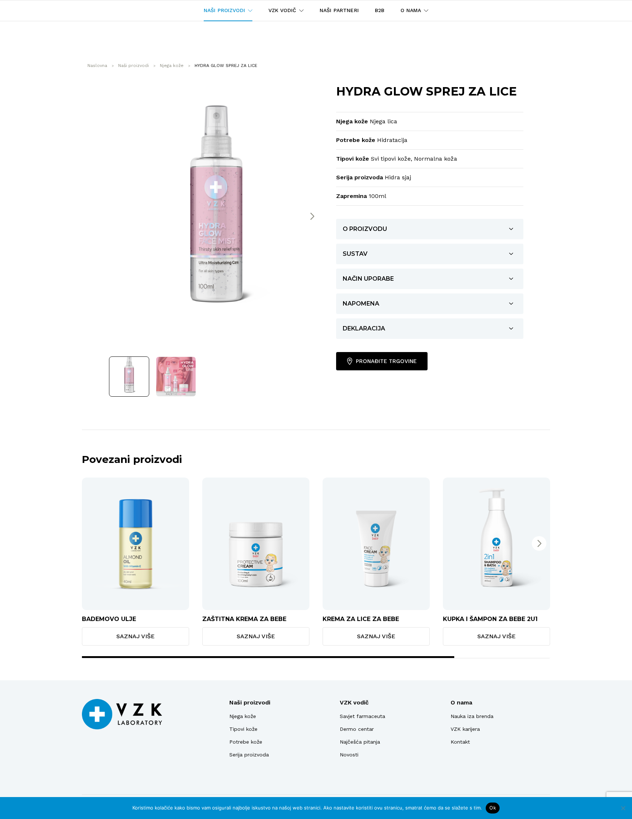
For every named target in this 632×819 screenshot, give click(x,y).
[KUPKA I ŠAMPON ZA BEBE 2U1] (496, 544)
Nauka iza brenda (472, 716)
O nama (461, 702)
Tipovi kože (243, 729)
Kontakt (460, 742)
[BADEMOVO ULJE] (135, 544)
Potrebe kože (245, 742)
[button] (312, 216)
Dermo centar (357, 729)
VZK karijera (465, 729)
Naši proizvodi (249, 702)
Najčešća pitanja (360, 742)
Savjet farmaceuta (362, 716)
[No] (623, 808)
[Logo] (122, 714)
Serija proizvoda (249, 755)
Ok (492, 808)
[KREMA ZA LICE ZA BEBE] (376, 544)
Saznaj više (135, 636)
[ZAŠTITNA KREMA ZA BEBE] (255, 544)
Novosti (349, 755)
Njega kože (242, 716)
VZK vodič (354, 702)
